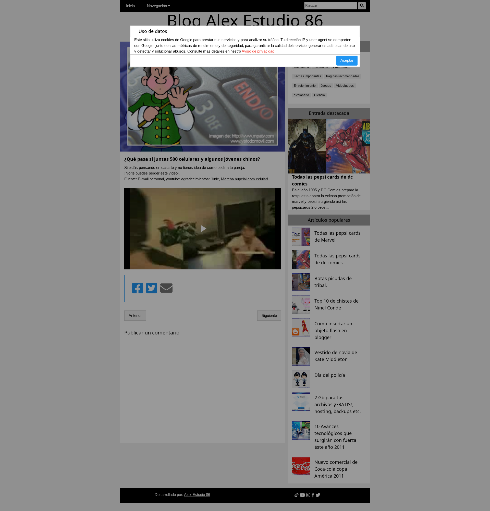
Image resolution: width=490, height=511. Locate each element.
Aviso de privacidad (258, 51)
